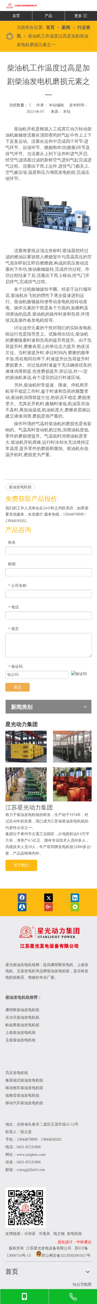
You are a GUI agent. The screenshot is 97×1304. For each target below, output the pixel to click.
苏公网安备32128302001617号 (66, 1256)
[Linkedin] (75, 897)
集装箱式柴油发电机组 (24, 1080)
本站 (67, 112)
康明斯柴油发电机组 (22, 1010)
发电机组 (74, 1234)
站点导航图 (82, 1284)
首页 (16, 16)
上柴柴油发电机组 (20, 1033)
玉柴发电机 (26, 971)
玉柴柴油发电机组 (20, 1040)
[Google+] (48, 907)
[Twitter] (48, 897)
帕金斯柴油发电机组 (22, 1025)
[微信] (75, 907)
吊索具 (44, 1234)
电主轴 (59, 1234)
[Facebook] (22, 897)
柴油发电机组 (20, 487)
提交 (17, 687)
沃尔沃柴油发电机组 (22, 1017)
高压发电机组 (16, 1073)
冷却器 (30, 1234)
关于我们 (21, 865)
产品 (48, 16)
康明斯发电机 (62, 965)
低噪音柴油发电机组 (22, 1095)
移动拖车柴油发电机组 (24, 1088)
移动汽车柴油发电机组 (24, 1103)
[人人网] (22, 907)
